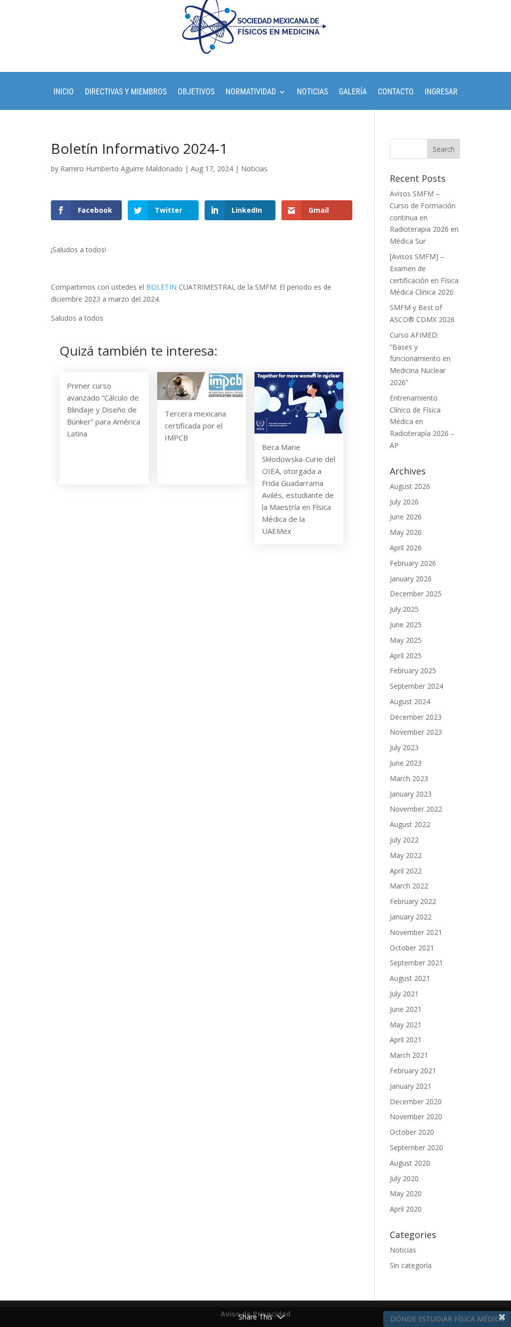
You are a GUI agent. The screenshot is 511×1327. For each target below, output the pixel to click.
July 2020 (404, 1178)
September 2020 (416, 1147)
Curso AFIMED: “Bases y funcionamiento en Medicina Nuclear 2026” (420, 358)
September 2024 (416, 686)
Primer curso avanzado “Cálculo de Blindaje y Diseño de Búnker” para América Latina (103, 410)
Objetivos (196, 92)
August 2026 (410, 486)
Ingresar (441, 92)
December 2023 (416, 717)
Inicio (63, 92)
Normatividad (251, 92)
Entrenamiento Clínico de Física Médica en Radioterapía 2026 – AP (422, 421)
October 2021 (412, 947)
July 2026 (404, 501)
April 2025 (406, 655)
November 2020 (416, 1116)
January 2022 (411, 916)
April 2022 (406, 871)
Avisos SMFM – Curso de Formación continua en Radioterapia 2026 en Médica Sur (424, 217)
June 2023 (406, 763)
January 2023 (411, 794)
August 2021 (410, 978)
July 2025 (404, 609)
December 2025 (416, 593)
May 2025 (406, 640)
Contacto (396, 92)
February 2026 (413, 563)
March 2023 (409, 778)
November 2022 (416, 809)
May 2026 (406, 532)
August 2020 (410, 1163)
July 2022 (404, 840)
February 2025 (413, 670)
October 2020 (412, 1132)
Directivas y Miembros (126, 92)
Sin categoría (411, 1265)
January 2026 (411, 578)
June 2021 (406, 1009)
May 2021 (406, 1024)
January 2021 (411, 1086)
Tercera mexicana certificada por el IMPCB (195, 425)
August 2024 (410, 701)
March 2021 (409, 1055)
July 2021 (404, 993)
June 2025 (406, 624)
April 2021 (406, 1039)
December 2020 (416, 1101)
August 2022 (410, 824)
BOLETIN (161, 287)
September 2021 (416, 962)
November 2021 (416, 932)
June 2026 (406, 516)
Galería (353, 92)
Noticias (312, 92)
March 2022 (409, 885)
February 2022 (413, 901)
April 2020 (406, 1209)
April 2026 (406, 547)
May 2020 (406, 1193)
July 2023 (404, 747)
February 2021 (413, 1070)
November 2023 (416, 732)
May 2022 (406, 855)
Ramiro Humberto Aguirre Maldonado (121, 168)
